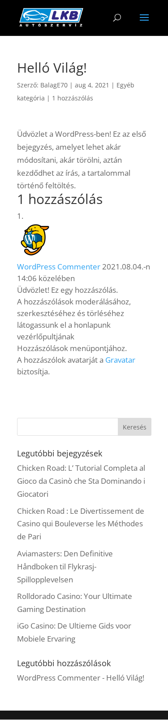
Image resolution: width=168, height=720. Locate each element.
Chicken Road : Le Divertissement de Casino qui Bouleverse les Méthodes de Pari (80, 524)
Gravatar (120, 360)
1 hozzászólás (72, 98)
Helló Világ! (125, 677)
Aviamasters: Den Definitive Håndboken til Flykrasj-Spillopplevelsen (65, 566)
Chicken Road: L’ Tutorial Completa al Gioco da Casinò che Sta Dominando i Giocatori (81, 481)
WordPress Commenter (58, 266)
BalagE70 (54, 85)
